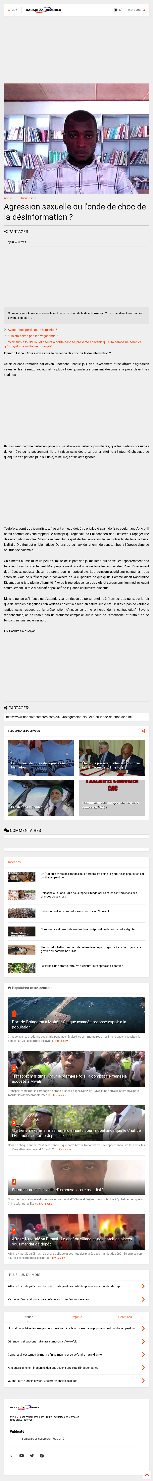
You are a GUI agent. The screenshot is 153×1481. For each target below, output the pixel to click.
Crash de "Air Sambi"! (27, 807)
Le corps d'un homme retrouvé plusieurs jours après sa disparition (82, 965)
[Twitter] (32, 1455)
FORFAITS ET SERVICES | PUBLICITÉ (43, 1438)
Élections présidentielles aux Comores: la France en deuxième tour (111, 765)
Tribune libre (28, 198)
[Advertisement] (76, 50)
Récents (14, 862)
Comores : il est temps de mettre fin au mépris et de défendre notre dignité (88, 929)
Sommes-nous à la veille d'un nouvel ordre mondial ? (58, 1189)
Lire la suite (61, 1041)
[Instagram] (11, 1455)
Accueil (8, 198)
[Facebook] (42, 1455)
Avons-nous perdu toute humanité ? (32, 330)
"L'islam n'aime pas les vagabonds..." (33, 336)
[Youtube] (21, 1455)
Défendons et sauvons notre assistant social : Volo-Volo (75, 911)
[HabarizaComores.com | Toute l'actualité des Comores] (43, 11)
